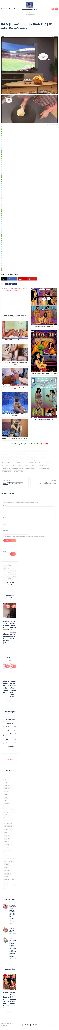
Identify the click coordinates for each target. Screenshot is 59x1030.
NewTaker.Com (29, 10)
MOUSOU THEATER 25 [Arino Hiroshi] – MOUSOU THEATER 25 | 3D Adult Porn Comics (12, 911)
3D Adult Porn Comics (30, 451)
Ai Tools (7, 666)
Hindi (7, 730)
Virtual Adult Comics (6, 471)
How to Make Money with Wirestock (6, 686)
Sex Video (6, 885)
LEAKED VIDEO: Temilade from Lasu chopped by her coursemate (13, 629)
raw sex (6, 867)
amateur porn (7, 788)
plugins (6, 852)
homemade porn (8, 823)
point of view (7, 855)
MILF (7, 739)
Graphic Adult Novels (17, 465)
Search (5, 551)
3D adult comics (5, 451)
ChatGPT (6, 800)
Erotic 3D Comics (42, 459)
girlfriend (13, 812)
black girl (6, 794)
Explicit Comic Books (44, 462)
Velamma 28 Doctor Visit (47, 483)
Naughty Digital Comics (17, 468)
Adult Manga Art (43, 457)
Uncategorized (10, 746)
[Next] (11, 647)
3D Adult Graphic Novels (17, 451)
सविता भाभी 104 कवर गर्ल (12, 930)
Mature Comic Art (6, 468)
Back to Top (53, 1025)
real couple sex (7, 873)
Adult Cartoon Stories (17, 454)
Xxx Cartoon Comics (18, 471)
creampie (6, 803)
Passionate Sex (7, 850)
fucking (6, 812)
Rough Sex (6, 879)
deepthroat (6, 806)
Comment (6, 505)
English (11, 809)
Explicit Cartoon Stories (21, 462)
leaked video (7, 838)
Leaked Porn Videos (7, 606)
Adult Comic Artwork (29, 454)
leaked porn (7, 835)
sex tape (6, 882)
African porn (7, 779)
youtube (23, 279)
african (6, 777)
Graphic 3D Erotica (6, 465)
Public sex (6, 864)
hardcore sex (7, 817)
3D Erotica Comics (6, 454)
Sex (13, 879)
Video (13, 885)
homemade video (8, 826)
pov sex (11, 861)
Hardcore (6, 814)
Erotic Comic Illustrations (7, 462)
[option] (6, 623)
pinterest (33, 279)
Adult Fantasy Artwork (7, 457)
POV (5, 861)
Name (5, 517)
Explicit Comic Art (32, 462)
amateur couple (7, 785)
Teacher (8, 743)
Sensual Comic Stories (30, 468)
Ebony (5, 809)
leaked (5, 832)
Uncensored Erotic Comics (44, 468)
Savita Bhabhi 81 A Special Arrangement (13, 998)
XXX (5, 888)
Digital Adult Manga (31, 459)
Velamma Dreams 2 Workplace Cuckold (6, 1000)
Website (5, 530)
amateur (6, 782)
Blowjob (6, 797)
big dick (6, 791)
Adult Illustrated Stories (32, 457)
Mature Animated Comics (30, 465)
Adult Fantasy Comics (19, 457)
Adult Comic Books (41, 454)
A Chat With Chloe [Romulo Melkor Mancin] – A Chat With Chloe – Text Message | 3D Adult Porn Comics (12, 947)
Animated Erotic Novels (7, 459)
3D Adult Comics (10, 719)
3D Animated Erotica (42, 451)
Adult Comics (9, 723)
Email (5, 524)
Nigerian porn (7, 844)
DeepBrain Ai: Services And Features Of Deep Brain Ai (13, 689)
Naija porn (6, 841)
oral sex (6, 847)
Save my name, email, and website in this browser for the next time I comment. (24, 536)
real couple (6, 870)
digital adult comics (19, 459)
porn (5, 858)
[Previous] (8, 647)
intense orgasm (7, 829)
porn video (12, 858)
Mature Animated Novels (44, 465)
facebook (13, 279)
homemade (7, 820)
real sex (6, 876)
